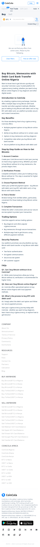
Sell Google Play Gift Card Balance (15, 437)
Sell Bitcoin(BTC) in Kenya (12, 413)
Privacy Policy (7, 338)
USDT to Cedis (7, 470)
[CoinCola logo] (7, 3)
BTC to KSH (6, 473)
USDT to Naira (7, 463)
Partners (5, 364)
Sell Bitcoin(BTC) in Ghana (12, 410)
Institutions (6, 345)
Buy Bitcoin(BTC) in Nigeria (12, 381)
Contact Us (6, 361)
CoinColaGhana (8, 453)
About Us (5, 328)
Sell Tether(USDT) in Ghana (12, 420)
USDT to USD (7, 483)
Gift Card (23, 9)
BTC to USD (6, 480)
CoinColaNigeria (8, 450)
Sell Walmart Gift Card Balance (14, 427)
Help (30, 3)
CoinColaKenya (8, 456)
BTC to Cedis (7, 466)
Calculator (6, 368)
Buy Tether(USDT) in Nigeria (13, 391)
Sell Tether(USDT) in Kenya (12, 423)
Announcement (8, 331)
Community (6, 341)
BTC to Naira (7, 460)
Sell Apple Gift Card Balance (13, 430)
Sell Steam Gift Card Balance (13, 433)
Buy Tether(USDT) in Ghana (12, 394)
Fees (3, 358)
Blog (3, 371)
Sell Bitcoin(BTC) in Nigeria (12, 407)
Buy (4, 14)
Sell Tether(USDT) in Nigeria (13, 417)
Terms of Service (8, 335)
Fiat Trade (14, 9)
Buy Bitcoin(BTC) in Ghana (12, 384)
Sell (10, 14)
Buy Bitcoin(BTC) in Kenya (12, 387)
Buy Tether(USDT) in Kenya (12, 397)
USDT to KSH (7, 476)
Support (5, 354)
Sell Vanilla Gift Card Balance (13, 440)
